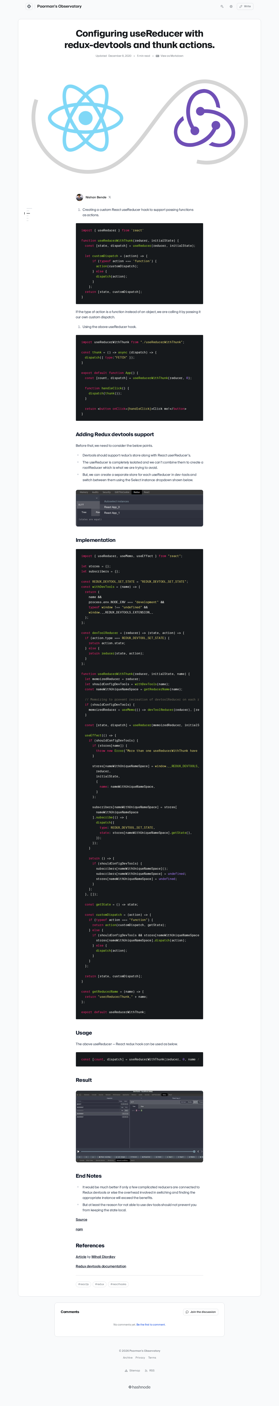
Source (81, 1220)
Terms (152, 1358)
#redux (99, 1284)
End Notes (30, 241)
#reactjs (83, 1284)
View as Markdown (172, 56)
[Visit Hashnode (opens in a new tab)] (139, 1387)
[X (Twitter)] (109, 197)
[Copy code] (198, 227)
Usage (28, 230)
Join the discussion (203, 1312)
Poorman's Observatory (59, 6)
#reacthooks (118, 1284)
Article (81, 1257)
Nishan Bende (96, 197)
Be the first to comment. (151, 1324)
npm (79, 1229)
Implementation (34, 225)
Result (28, 235)
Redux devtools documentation (101, 1266)
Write (247, 6)
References (31, 246)
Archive (127, 1358)
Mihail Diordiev (103, 1257)
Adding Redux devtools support (38, 218)
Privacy (140, 1358)
